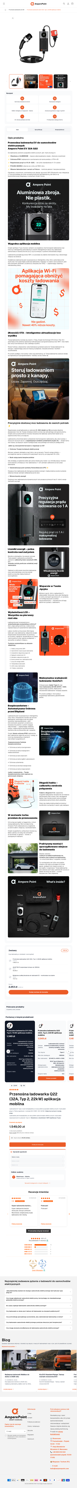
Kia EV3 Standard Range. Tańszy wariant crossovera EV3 (51, 1376)
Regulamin (31, 1435)
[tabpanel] (38, 538)
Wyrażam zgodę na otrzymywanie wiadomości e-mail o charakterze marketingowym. (17, 1437)
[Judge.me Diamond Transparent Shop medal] (42, 1263)
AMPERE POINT (33, 1483)
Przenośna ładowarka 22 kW (16, 10)
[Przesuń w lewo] (7, 81)
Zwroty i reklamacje (33, 1426)
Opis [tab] (17, 129)
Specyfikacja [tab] (38, 129)
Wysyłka (30, 1430)
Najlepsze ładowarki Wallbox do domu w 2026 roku (17, 1376)
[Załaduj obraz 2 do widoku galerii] (31, 81)
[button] (4, 4)
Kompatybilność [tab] (59, 129)
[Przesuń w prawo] (70, 81)
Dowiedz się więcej (15, 1122)
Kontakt (30, 1418)
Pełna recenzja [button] (17, 1224)
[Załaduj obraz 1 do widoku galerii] (16, 81)
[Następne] (69, 1051)
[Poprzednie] (8, 1051)
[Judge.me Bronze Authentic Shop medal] (33, 1263)
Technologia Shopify (42, 1483)
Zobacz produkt (51, 1078)
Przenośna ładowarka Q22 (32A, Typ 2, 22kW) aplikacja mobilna (44, 10)
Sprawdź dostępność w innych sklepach (36, 1183)
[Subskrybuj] (25, 1431)
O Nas (29, 1413)
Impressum (31, 1439)
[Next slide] (69, 1214)
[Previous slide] (7, 1214)
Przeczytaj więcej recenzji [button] (38, 1231)
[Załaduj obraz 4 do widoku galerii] (61, 81)
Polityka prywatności (34, 1422)
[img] (16, 1198)
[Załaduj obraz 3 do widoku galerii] (46, 81)
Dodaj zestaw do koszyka (38, 992)
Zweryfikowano (37, 1270)
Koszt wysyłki (12, 1133)
